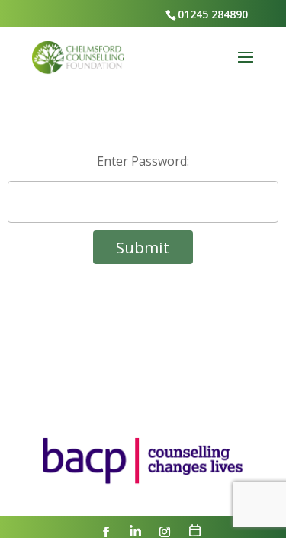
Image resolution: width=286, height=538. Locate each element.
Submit (143, 247)
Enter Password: (143, 161)
